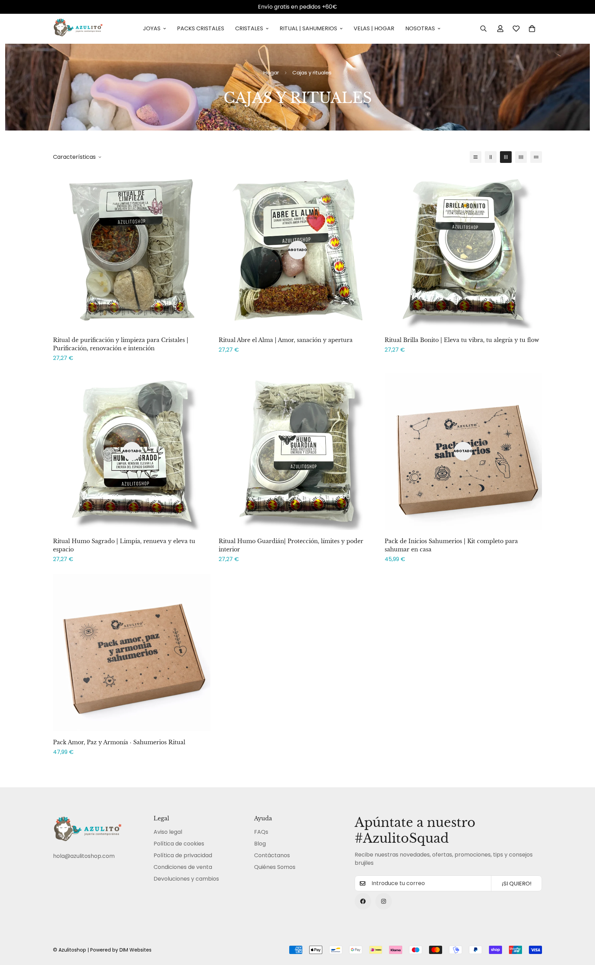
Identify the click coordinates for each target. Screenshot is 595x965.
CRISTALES (249, 28)
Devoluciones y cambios (186, 879)
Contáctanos (272, 855)
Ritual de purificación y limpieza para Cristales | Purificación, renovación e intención (120, 344)
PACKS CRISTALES (200, 28)
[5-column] (536, 157)
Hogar (271, 72)
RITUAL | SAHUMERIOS (308, 28)
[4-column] (521, 157)
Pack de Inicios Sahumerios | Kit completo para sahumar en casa (451, 545)
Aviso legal (168, 832)
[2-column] (491, 157)
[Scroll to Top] (581, 927)
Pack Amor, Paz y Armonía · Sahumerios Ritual (119, 742)
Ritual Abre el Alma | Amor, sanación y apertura (286, 339)
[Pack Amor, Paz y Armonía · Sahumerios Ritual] (131, 652)
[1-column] (475, 157)
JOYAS (151, 28)
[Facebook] (363, 901)
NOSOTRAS (420, 28)
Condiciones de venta (183, 867)
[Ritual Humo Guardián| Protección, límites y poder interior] (297, 451)
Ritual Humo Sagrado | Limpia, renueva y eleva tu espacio (124, 545)
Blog (260, 844)
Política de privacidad (183, 855)
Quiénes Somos (274, 867)
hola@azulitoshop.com (84, 856)
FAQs (261, 832)
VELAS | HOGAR (374, 28)
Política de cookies (179, 844)
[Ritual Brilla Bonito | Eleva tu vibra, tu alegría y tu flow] (463, 250)
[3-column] (506, 157)
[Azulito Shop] (78, 29)
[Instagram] (383, 901)
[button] (532, 29)
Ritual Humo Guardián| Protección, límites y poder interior (291, 545)
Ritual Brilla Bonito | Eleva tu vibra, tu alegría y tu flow (462, 339)
